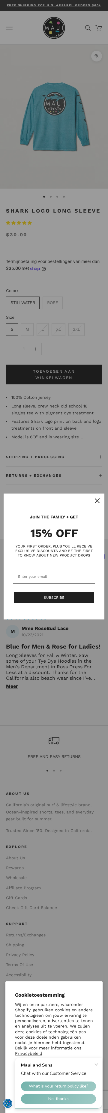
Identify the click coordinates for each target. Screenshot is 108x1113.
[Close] (97, 501)
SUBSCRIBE (54, 597)
